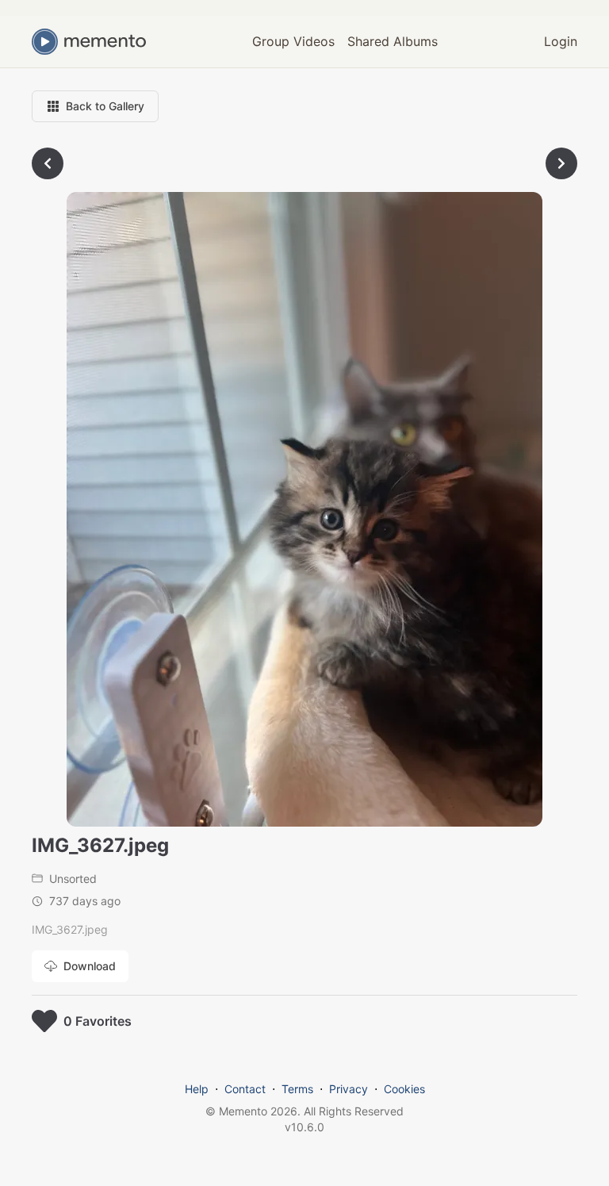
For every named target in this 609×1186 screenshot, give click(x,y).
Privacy (348, 1089)
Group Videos (293, 41)
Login (560, 41)
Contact (245, 1089)
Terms (297, 1089)
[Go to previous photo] (47, 163)
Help (197, 1089)
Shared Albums (392, 41)
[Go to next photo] (561, 163)
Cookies (404, 1089)
